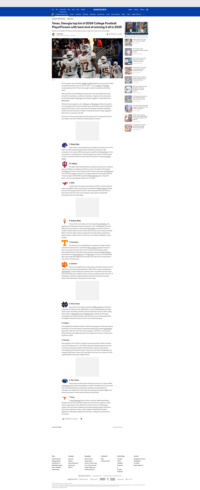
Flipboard (120, 471)
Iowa (73, 173)
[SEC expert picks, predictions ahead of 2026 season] (128, 52)
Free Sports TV (56, 463)
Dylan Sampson (106, 252)
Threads (119, 469)
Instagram (120, 463)
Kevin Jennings (102, 188)
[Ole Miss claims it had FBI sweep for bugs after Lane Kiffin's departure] (128, 108)
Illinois (66, 171)
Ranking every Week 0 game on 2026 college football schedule (139, 78)
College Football (86, 83)
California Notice (89, 468)
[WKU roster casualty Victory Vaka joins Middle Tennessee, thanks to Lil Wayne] (128, 118)
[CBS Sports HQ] (97, 475)
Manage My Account (139, 459)
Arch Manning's (76, 400)
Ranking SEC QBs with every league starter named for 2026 (139, 69)
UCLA (96, 329)
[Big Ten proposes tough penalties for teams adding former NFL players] (128, 89)
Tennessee (95, 104)
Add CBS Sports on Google (115, 34)
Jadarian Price (88, 314)
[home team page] (65, 145)
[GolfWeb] (129, 479)
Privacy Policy (88, 461)
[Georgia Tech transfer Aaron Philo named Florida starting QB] (128, 128)
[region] (136, 28)
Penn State (104, 152)
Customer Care (105, 461)
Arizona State (76, 221)
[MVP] (112, 478)
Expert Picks (70, 19)
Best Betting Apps (57, 465)
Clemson (86, 104)
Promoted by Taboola (117, 427)
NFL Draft (91, 254)
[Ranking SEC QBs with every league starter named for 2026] (128, 70)
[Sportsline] (84, 479)
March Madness (56, 467)
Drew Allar (66, 386)
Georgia (106, 86)
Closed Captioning (90, 466)
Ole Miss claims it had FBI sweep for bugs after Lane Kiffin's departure (140, 107)
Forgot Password (138, 465)
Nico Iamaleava (92, 248)
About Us (71, 459)
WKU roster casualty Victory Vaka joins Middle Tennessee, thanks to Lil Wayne (140, 117)
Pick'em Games (56, 459)
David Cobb (60, 33)
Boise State (75, 144)
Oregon (98, 86)
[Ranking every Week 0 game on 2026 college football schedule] (128, 80)
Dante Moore (108, 329)
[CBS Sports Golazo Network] (112, 475)
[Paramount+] (94, 479)
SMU (72, 183)
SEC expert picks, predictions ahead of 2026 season (140, 50)
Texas (107, 111)
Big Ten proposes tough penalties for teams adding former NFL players (140, 89)
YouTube (119, 459)
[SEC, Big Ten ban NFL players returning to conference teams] (128, 61)
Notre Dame (65, 100)
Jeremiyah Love (76, 314)
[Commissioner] (104, 478)
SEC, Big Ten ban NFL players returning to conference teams (139, 59)
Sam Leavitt (91, 228)
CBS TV (70, 467)
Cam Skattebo (101, 224)
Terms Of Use (88, 459)
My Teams (136, 463)
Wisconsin (110, 171)
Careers (70, 461)
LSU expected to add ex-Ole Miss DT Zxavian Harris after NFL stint (140, 97)
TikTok (119, 461)
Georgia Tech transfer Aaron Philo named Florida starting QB (139, 126)
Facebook (120, 465)
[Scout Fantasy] (120, 479)
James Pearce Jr (78, 254)
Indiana (74, 164)
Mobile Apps (55, 469)
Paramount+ (71, 465)
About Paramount (73, 463)
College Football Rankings (58, 19)
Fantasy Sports (56, 461)
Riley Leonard (98, 307)
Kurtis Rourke (93, 176)
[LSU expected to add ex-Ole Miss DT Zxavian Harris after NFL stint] (128, 99)
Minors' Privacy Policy (91, 463)
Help (102, 459)
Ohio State (79, 98)
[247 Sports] (73, 479)
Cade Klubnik (66, 271)
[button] (144, 14)
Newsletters (137, 461)
